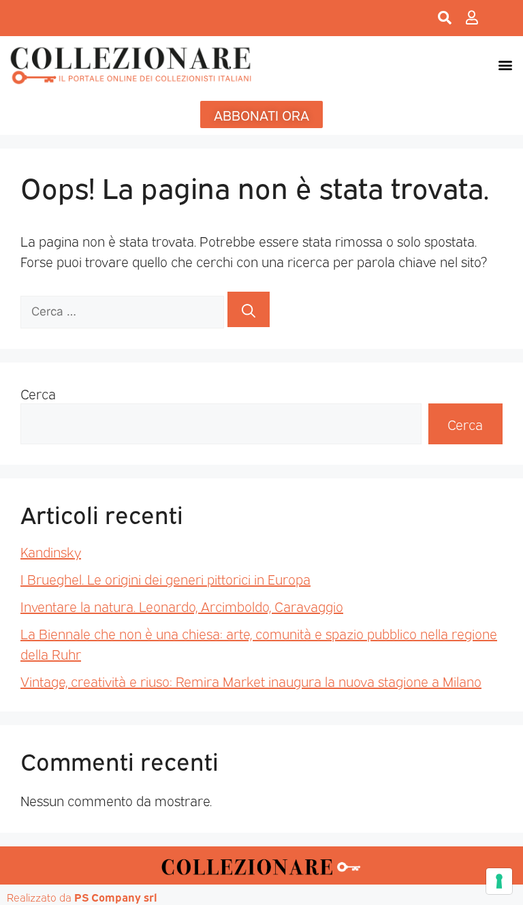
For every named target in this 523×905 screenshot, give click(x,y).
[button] (505, 65)
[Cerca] (248, 309)
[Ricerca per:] (123, 309)
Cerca (38, 393)
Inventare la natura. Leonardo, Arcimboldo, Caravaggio (181, 606)
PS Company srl (115, 896)
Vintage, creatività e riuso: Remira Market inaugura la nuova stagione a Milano (250, 681)
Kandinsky (50, 551)
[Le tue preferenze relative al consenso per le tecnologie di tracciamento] (499, 881)
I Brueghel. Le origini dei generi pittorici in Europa (165, 578)
